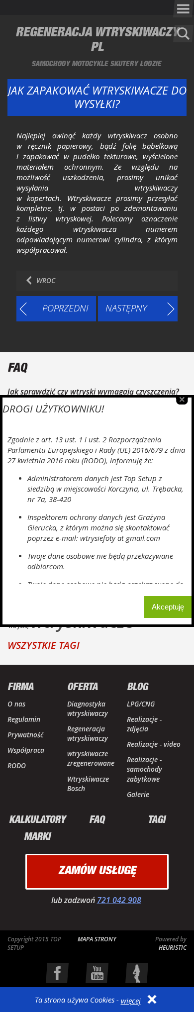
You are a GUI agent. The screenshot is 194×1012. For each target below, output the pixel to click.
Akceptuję (168, 607)
